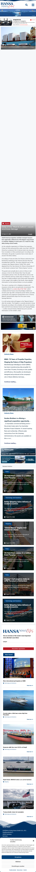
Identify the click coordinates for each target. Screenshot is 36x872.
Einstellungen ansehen (18, 866)
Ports (7, 471)
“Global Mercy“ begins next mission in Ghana (15, 529)
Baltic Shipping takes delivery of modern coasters (17, 503)
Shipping (7, 223)
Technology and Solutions (13, 497)
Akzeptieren (18, 857)
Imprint (25, 870)
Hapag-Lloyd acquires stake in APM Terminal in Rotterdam (16, 580)
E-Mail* (5, 641)
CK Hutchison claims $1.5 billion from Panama (17, 477)
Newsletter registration (18, 648)
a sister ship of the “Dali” (20, 289)
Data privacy (20, 870)
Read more (29, 685)
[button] (33, 841)
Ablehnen (18, 861)
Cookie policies (12, 870)
